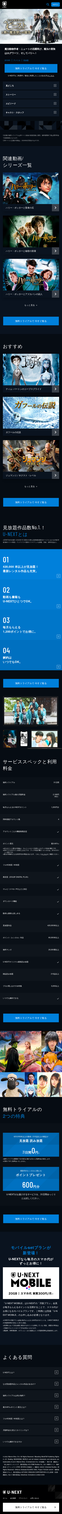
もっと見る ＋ (31, 305)
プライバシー (23, 1498)
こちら (51, 75)
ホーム (5, 1498)
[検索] (48, 4)
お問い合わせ (34, 1498)
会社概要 (13, 1498)
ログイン (55, 4)
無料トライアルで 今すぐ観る (31, 68)
